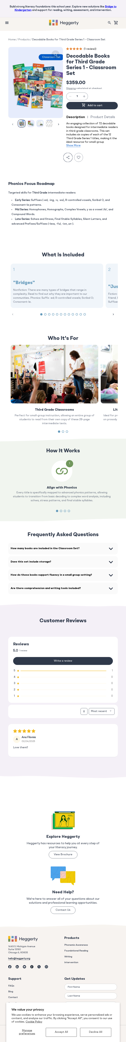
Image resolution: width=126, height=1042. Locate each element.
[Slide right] (55, 83)
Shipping (71, 88)
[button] (109, 23)
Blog (10, 991)
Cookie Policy (34, 1022)
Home (12, 39)
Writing (68, 957)
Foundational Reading (76, 951)
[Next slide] (113, 314)
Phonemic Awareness (76, 945)
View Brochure (63, 854)
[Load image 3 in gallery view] (40, 123)
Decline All (95, 1032)
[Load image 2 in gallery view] (31, 123)
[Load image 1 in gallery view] (21, 123)
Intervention (71, 962)
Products (24, 39)
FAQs (11, 986)
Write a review (63, 661)
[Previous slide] (12, 314)
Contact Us (63, 910)
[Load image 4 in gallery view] (49, 123)
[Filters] (84, 711)
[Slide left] (15, 83)
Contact (13, 997)
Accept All (61, 1032)
